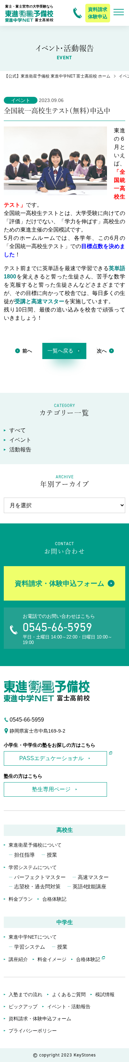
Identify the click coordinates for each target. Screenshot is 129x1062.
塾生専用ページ (51, 789)
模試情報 (105, 994)
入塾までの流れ (25, 994)
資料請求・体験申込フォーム (59, 583)
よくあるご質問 (69, 994)
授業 (52, 855)
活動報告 (20, 449)
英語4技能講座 (89, 886)
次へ (102, 351)
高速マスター (93, 877)
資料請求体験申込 (97, 13)
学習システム (29, 947)
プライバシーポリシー (33, 1030)
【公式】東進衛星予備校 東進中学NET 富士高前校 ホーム (57, 76)
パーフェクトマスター (40, 877)
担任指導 (24, 855)
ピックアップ (23, 1006)
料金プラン (21, 899)
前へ (27, 351)
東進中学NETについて (33, 937)
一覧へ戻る (60, 351)
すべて (17, 430)
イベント (20, 440)
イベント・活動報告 (68, 1006)
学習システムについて (33, 867)
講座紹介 (18, 959)
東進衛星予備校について (35, 845)
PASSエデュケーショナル (51, 758)
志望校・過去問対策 (37, 886)
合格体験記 (54, 899)
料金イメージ (51, 959)
